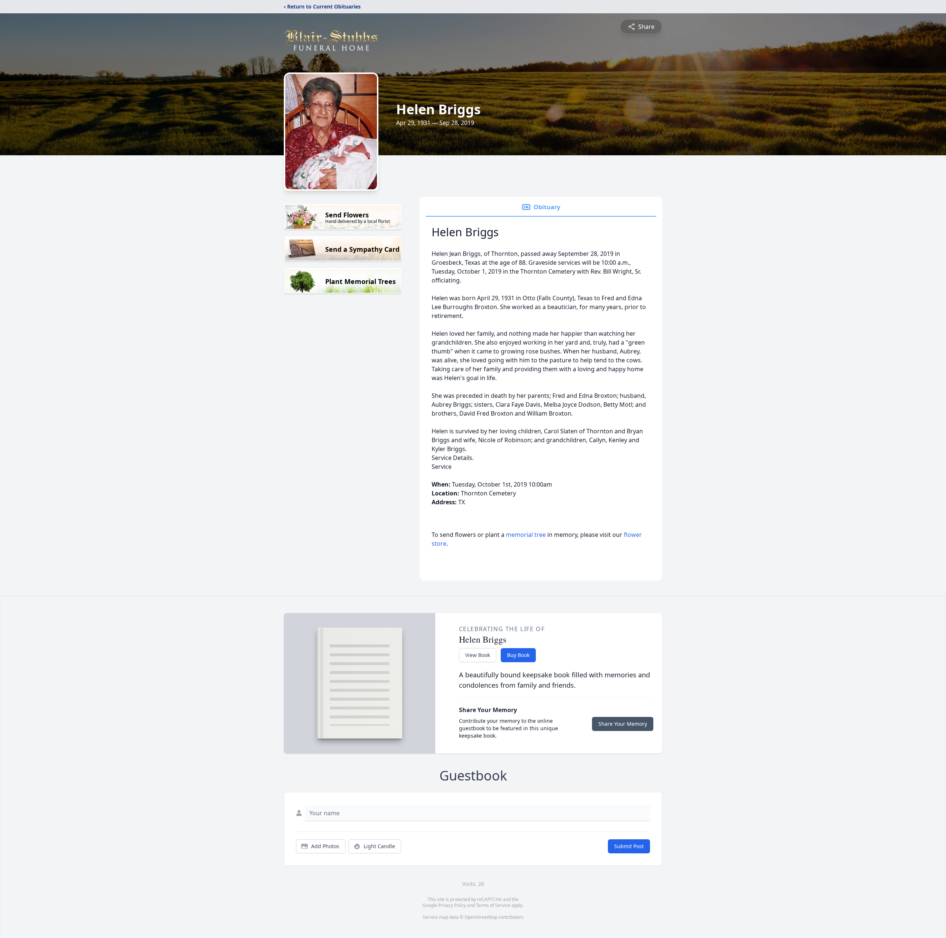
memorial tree (526, 535)
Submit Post (629, 846)
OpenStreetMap (481, 917)
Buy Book (518, 654)
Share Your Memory (622, 723)
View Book (477, 654)
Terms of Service (493, 905)
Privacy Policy (452, 905)
